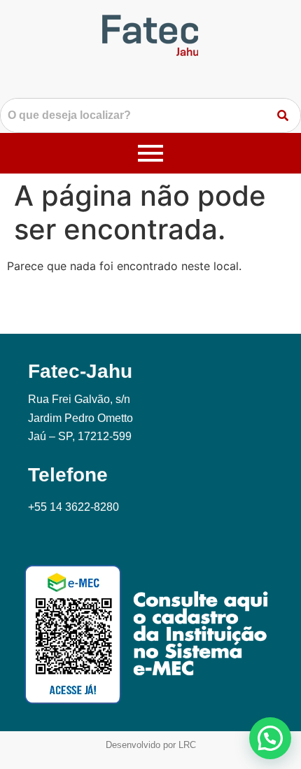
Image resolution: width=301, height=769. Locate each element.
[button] (270, 738)
